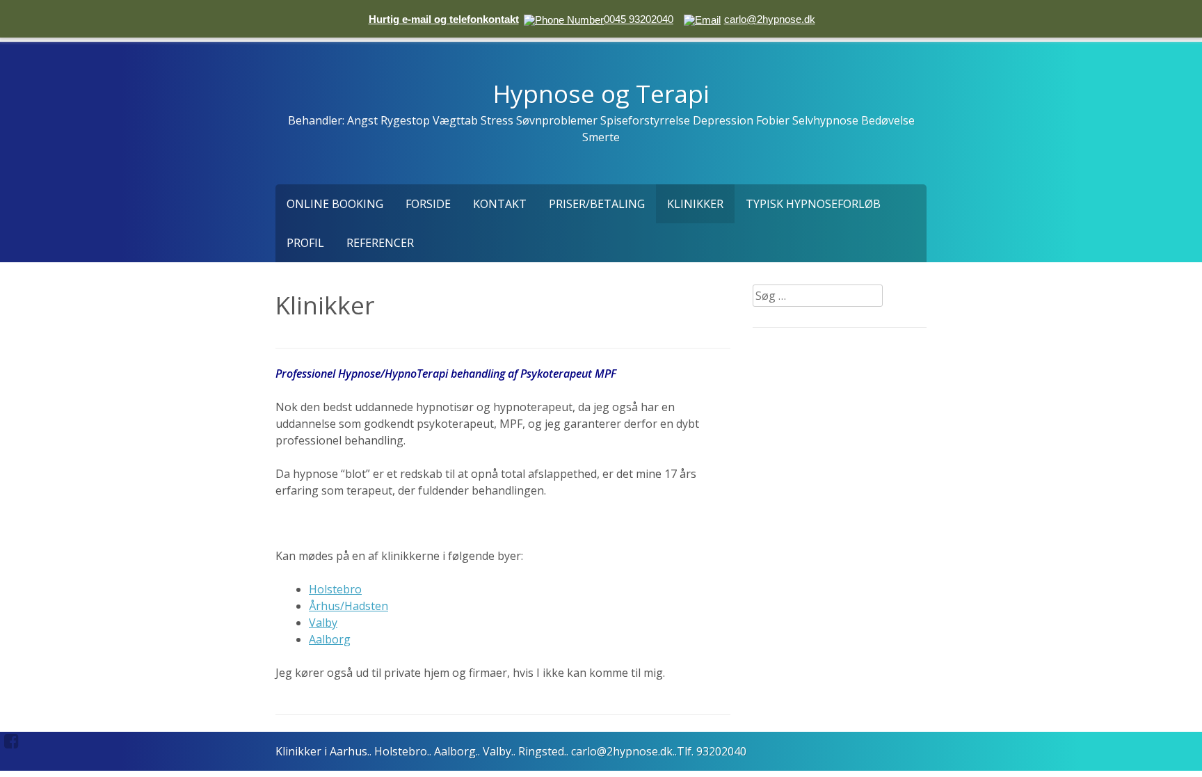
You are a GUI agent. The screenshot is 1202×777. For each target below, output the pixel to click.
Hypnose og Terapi (601, 93)
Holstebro (335, 589)
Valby (323, 622)
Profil (305, 242)
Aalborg (330, 639)
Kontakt (500, 203)
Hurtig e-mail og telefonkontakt (444, 19)
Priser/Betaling (597, 203)
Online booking (335, 203)
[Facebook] (11, 740)
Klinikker (695, 203)
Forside (428, 203)
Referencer (380, 242)
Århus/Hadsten (348, 606)
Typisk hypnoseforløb (813, 203)
